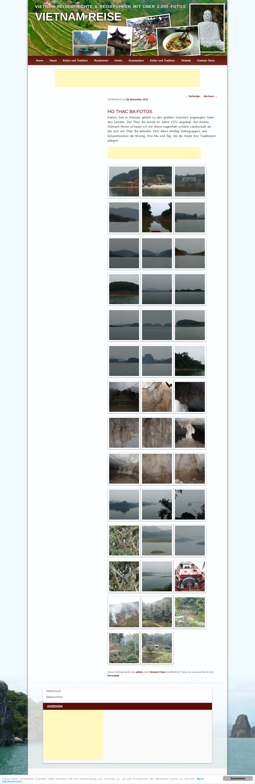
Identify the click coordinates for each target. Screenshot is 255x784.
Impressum (53, 690)
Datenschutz (54, 696)
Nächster (210, 96)
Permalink (113, 675)
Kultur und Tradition (75, 60)
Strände (186, 60)
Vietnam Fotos (157, 672)
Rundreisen (101, 60)
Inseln (118, 60)
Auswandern (136, 60)
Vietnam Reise (78, 16)
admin (139, 672)
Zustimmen (238, 778)
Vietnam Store (206, 60)
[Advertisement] (127, 78)
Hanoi (53, 60)
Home (39, 60)
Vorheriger (192, 96)
